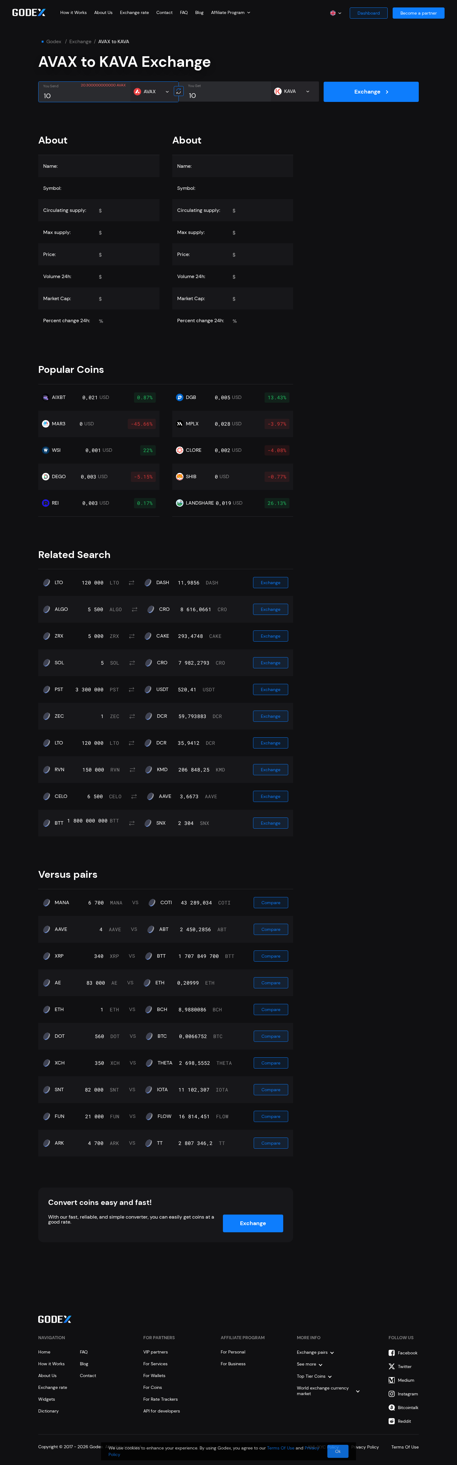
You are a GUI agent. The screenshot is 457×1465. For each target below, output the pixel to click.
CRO (164, 609)
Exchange (80, 42)
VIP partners (155, 1352)
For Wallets (154, 1375)
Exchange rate (134, 12)
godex (53, 42)
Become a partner (418, 13)
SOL (59, 662)
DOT (60, 1036)
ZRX (59, 636)
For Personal (233, 1352)
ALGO (61, 609)
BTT (59, 823)
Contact (164, 12)
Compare (270, 902)
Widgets (46, 1399)
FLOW (164, 1116)
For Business (233, 1364)
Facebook (408, 1353)
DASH (162, 582)
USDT (162, 689)
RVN (59, 769)
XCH (60, 1062)
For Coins (152, 1387)
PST (59, 689)
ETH (159, 982)
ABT (163, 929)
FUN (59, 1116)
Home (44, 1352)
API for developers (161, 1411)
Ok (338, 1451)
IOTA (162, 1089)
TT (160, 1143)
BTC (162, 1036)
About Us (103, 12)
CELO (61, 796)
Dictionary (48, 1411)
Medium (406, 1380)
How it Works (73, 12)
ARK (59, 1143)
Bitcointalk (408, 1407)
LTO (59, 582)
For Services (155, 1364)
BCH (162, 1009)
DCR (162, 716)
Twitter (405, 1366)
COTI (166, 902)
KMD (162, 769)
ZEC (59, 716)
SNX (161, 823)
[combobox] (230, 12)
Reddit (404, 1421)
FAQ (184, 12)
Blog (199, 12)
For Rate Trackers (160, 1399)
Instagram (408, 1394)
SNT (59, 1089)
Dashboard (369, 13)
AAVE (165, 796)
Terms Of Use (280, 1448)
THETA (165, 1062)
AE (58, 982)
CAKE (162, 636)
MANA (62, 902)
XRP (59, 956)
